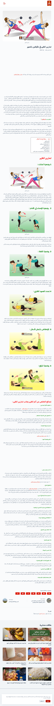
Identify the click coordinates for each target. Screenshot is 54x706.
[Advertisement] (27, 62)
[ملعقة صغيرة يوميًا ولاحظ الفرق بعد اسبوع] (14, 674)
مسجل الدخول (42, 613)
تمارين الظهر (47, 141)
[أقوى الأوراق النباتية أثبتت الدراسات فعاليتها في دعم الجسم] (39, 634)
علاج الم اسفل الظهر (33, 488)
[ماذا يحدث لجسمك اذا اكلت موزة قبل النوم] (14, 634)
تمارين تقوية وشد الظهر (41, 436)
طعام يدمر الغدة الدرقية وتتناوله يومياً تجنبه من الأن (40, 663)
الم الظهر (44, 119)
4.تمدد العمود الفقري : (45, 147)
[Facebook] (49, 593)
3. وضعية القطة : (46, 145)
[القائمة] (4, 3)
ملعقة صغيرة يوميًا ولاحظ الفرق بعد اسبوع (16, 683)
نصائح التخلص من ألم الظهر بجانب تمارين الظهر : (41, 151)
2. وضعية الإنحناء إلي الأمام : (44, 144)
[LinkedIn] (33, 593)
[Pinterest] (38, 593)
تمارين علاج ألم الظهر (18, 74)
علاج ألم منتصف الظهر (35, 482)
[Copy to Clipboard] (17, 593)
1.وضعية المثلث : (46, 142)
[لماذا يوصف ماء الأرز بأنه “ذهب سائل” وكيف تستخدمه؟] (14, 654)
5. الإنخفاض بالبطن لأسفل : (44, 148)
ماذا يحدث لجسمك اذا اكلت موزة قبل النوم (16, 643)
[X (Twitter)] (44, 593)
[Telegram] (28, 593)
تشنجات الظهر (25, 408)
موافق (48, 701)
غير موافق (42, 701)
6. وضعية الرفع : (46, 150)
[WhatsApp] (23, 593)
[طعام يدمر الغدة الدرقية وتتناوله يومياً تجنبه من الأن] (39, 654)
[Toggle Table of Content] (48, 139)
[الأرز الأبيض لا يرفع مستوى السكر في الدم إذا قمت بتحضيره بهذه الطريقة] (39, 674)
